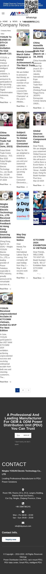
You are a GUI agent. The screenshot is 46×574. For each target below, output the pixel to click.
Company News (6, 30)
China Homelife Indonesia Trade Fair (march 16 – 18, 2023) (39, 50)
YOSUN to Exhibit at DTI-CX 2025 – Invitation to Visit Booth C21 (6, 45)
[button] (3, 13)
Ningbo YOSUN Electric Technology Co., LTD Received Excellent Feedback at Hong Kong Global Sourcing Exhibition (6, 221)
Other (2, 34)
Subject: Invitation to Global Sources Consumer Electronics (23, 139)
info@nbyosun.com (23, 526)
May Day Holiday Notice (21, 237)
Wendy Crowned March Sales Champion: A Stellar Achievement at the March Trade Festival (26, 59)
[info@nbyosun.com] (23, 522)
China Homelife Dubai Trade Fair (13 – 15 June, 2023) (6, 139)
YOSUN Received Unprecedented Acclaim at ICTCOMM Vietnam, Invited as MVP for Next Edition (8, 319)
